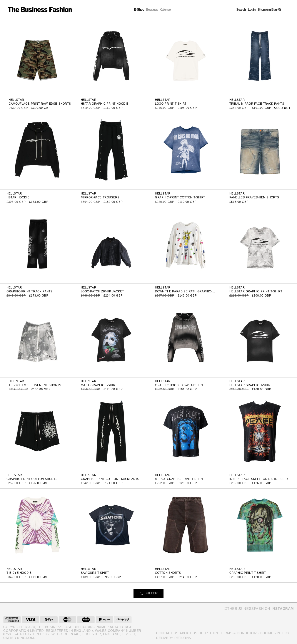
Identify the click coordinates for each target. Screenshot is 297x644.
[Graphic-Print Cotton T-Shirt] (185, 151)
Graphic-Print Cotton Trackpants (110, 479)
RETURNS (182, 638)
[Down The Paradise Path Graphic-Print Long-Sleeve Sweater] (185, 245)
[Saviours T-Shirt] (111, 526)
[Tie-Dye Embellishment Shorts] (37, 339)
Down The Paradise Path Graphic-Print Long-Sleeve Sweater (183, 293)
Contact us (167, 633)
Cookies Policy (274, 633)
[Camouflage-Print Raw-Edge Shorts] (37, 57)
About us (188, 633)
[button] (241, 9)
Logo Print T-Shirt (171, 103)
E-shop (139, 9)
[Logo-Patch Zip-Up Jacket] (111, 245)
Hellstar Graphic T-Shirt (250, 385)
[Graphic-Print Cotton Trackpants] (111, 432)
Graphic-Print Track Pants (30, 291)
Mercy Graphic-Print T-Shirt (179, 479)
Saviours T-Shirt (95, 572)
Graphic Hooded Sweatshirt (179, 385)
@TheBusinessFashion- (259, 608)
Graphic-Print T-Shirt (247, 572)
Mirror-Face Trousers (100, 197)
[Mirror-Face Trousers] (111, 151)
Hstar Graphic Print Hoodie (105, 103)
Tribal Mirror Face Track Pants (256, 103)
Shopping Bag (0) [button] (269, 9)
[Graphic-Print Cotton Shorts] (37, 432)
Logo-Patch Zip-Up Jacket (102, 291)
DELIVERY (164, 638)
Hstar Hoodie (18, 197)
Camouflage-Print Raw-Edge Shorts (40, 103)
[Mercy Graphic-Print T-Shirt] (185, 432)
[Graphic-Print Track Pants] (37, 245)
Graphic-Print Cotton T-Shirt (180, 197)
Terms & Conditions (239, 633)
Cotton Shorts (168, 572)
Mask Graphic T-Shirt (99, 385)
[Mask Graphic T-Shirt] (111, 339)
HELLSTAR (16, 99)
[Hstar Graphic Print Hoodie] (111, 57)
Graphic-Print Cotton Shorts (32, 479)
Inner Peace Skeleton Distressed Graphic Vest (258, 480)
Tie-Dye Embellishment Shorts (35, 385)
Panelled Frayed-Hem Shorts (254, 197)
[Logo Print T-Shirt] (185, 57)
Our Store (209, 633)
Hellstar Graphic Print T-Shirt (255, 291)
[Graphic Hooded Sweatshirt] (185, 339)
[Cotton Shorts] (185, 526)
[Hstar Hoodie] (37, 151)
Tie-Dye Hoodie (19, 572)
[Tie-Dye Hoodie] (37, 526)
